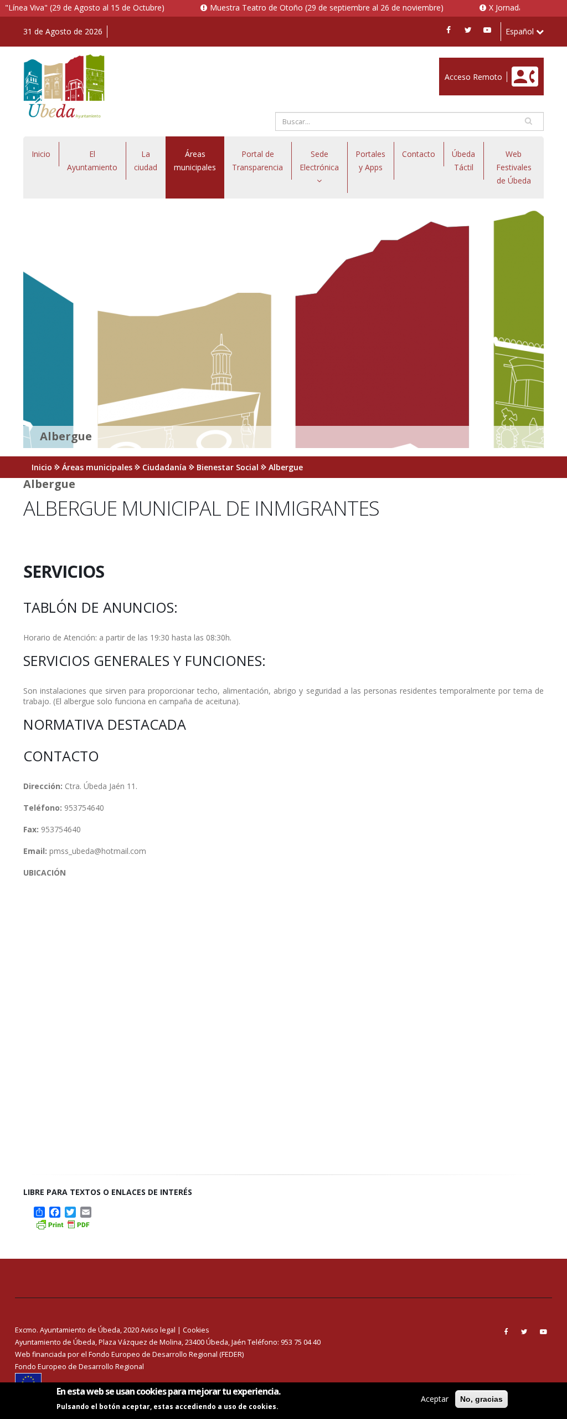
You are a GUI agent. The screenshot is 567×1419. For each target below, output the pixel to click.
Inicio (41, 154)
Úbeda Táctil (463, 160)
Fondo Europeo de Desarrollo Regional (79, 1366)
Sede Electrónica (319, 160)
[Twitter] (468, 30)
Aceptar (435, 1398)
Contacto (418, 154)
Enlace (450, 63)
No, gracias (481, 1399)
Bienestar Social (228, 467)
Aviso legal (158, 1330)
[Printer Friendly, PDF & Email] (63, 1223)
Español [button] (521, 31)
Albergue (286, 467)
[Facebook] (448, 30)
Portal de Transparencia (257, 160)
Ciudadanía (164, 467)
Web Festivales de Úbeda (514, 167)
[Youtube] (487, 30)
